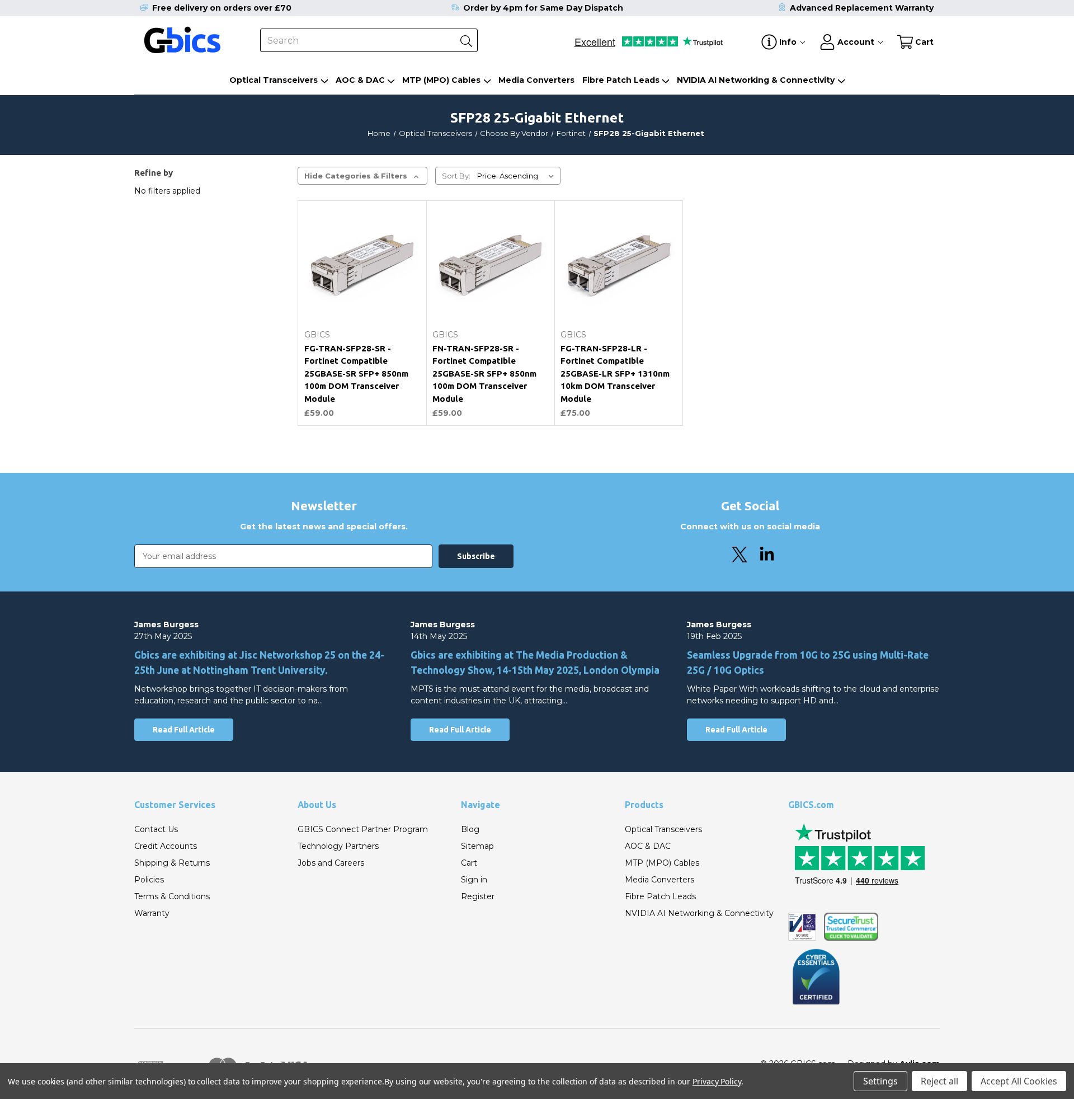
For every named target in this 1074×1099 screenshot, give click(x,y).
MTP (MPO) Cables (441, 80)
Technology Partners (338, 846)
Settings (880, 1081)
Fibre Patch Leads (621, 80)
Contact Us (156, 829)
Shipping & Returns (172, 863)
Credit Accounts (165, 846)
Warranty (151, 913)
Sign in (474, 880)
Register (477, 896)
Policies (149, 880)
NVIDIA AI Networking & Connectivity (756, 80)
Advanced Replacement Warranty (862, 8)
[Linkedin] (767, 554)
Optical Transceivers (273, 80)
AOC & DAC (360, 80)
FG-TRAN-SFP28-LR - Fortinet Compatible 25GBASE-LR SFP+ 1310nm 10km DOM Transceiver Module (615, 373)
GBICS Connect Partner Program (363, 829)
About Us (317, 805)
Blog (470, 829)
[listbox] (517, 175)
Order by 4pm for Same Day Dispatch (543, 8)
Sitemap (477, 846)
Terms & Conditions (172, 896)
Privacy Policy (717, 1081)
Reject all (939, 1081)
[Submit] (466, 40)
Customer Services (174, 805)
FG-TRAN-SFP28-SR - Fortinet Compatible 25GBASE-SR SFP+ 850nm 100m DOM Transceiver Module (356, 373)
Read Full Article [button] (184, 729)
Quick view (361, 297)
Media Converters (536, 80)
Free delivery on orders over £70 (221, 8)
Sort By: (456, 175)
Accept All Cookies (1019, 1081)
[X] (739, 554)
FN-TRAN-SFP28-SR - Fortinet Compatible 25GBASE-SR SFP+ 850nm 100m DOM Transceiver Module (484, 373)
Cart (469, 863)
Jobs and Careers (331, 863)
